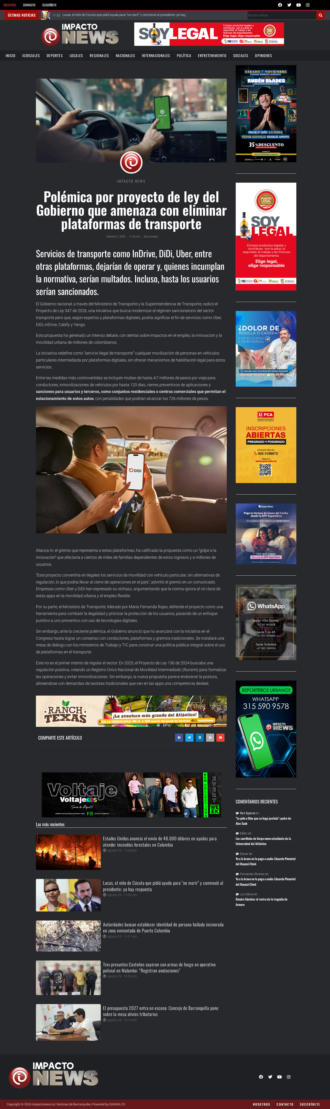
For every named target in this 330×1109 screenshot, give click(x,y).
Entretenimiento (212, 55)
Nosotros (9, 4)
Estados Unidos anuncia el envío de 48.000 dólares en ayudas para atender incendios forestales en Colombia (160, 841)
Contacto (29, 4)
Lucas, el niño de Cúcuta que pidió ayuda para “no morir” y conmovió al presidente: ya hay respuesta (163, 885)
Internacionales (156, 55)
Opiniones (263, 55)
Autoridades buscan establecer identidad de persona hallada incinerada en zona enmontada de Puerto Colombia (163, 927)
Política (184, 55)
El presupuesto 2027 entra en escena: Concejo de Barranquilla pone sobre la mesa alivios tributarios (160, 1011)
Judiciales (31, 55)
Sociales (241, 55)
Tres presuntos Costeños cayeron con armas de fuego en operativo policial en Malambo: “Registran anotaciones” (159, 967)
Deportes (55, 55)
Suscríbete (49, 4)
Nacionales (125, 55)
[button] (179, 738)
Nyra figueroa (247, 812)
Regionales (99, 55)
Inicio (10, 55)
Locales (76, 55)
